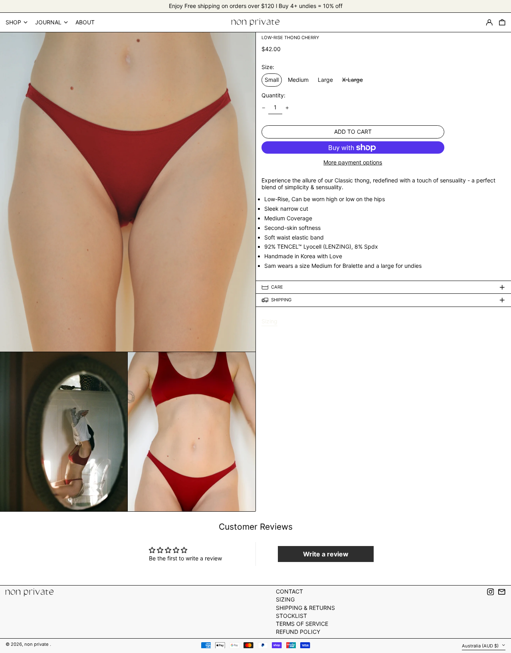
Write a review (326, 554)
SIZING (285, 599)
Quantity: (273, 95)
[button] (502, 22)
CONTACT (289, 591)
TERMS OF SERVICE (302, 623)
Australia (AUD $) (481, 645)
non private (37, 644)
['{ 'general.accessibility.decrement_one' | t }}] (264, 108)
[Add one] (287, 108)
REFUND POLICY (298, 631)
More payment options (352, 162)
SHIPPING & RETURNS (305, 607)
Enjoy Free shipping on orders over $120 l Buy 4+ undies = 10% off (256, 5)
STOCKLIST (291, 615)
